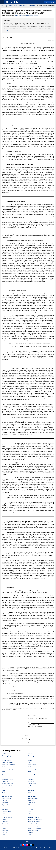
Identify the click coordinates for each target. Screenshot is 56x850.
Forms (6, 5)
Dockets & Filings (6, 811)
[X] (33, 845)
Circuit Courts (5, 807)
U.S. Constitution (6, 798)
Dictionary (30, 777)
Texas (29, 811)
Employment (5, 781)
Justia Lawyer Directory (34, 821)
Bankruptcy (31, 756)
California (30, 805)
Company (20, 847)
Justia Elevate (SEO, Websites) (35, 826)
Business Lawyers (6, 758)
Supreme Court (6, 805)
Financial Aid (31, 781)
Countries (4, 832)
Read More (6, 31)
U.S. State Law (32, 796)
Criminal (30, 758)
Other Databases (7, 817)
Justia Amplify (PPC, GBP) (34, 828)
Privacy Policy (39, 847)
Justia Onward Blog (33, 830)
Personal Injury (32, 769)
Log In (46, 2)
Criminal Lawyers (6, 760)
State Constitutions (33, 798)
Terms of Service (31, 847)
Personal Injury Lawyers (8, 769)
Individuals (31, 754)
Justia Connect (6, 847)
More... (3, 771)
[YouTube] (23, 845)
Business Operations (7, 779)
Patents (4, 828)
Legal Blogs (5, 821)
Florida (29, 807)
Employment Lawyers (7, 762)
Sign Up (52, 2)
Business (4, 775)
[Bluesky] (31, 845)
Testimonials (31, 832)
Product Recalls (6, 826)
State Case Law (32, 802)
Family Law (31, 767)
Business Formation (7, 777)
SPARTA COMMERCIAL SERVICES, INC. (27, 5)
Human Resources (19, 15)
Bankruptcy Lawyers (7, 756)
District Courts (5, 809)
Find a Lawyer (6, 754)
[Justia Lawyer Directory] (35, 845)
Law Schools (31, 775)
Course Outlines (32, 783)
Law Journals (31, 786)
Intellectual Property (7, 783)
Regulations (5, 802)
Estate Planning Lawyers (8, 764)
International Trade (7, 786)
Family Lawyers (6, 767)
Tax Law (4, 790)
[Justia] (11, 2)
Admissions (31, 779)
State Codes (31, 800)
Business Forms (6, 824)
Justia (2, 5)
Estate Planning (32, 764)
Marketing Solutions (34, 817)
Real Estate (5, 788)
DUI (29, 762)
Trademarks (5, 830)
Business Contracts (13, 5)
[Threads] (29, 845)
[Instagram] (27, 845)
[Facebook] (25, 845)
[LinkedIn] (21, 845)
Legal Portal (14, 847)
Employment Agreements (31, 15)
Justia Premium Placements (35, 824)
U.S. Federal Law (7, 796)
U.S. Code (4, 800)
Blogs (29, 788)
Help (24, 847)
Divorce (30, 760)
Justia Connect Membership (35, 819)
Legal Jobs (4, 819)
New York (30, 809)
